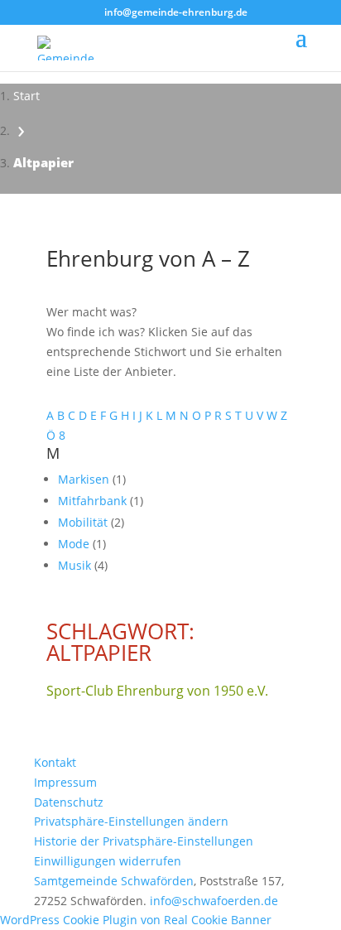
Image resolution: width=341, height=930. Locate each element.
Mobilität (84, 522)
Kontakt (55, 762)
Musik (76, 565)
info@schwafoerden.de (214, 900)
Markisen (85, 479)
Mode (75, 544)
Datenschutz (68, 802)
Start (26, 96)
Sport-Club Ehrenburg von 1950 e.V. (157, 691)
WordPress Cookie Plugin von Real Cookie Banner (135, 920)
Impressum (65, 782)
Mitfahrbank (94, 500)
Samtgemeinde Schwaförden (114, 881)
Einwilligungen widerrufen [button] (107, 861)
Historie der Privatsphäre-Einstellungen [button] (143, 841)
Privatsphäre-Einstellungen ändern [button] (131, 821)
